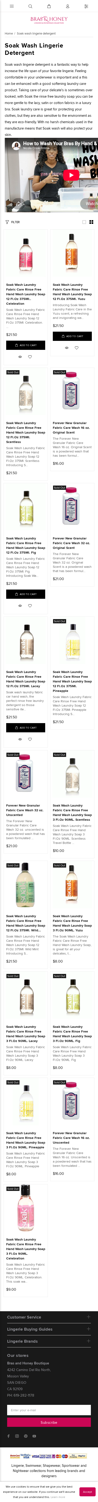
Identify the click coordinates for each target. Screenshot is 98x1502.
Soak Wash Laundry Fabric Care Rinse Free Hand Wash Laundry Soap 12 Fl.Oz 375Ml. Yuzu (72, 291)
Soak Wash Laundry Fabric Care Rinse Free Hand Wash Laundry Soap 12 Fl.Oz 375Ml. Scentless (25, 432)
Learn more (58, 1497)
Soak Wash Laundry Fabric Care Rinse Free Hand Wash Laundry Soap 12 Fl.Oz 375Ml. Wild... (25, 923)
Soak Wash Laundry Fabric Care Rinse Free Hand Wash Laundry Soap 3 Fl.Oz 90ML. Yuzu (72, 923)
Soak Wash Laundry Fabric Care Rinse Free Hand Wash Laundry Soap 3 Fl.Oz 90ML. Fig (72, 1033)
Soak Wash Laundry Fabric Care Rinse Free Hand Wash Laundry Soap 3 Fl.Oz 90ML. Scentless (72, 812)
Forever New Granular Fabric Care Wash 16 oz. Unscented (71, 1138)
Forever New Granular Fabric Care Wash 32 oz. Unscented (25, 810)
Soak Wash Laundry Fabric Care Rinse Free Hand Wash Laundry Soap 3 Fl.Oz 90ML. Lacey (25, 1033)
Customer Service (24, 1317)
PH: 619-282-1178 (20, 1395)
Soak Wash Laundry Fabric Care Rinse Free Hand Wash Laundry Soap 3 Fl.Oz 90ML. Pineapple (25, 1140)
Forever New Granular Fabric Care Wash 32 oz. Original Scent (71, 543)
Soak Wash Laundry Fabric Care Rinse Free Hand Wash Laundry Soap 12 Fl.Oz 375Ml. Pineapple (72, 681)
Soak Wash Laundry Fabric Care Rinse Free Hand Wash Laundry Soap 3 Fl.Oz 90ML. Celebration (25, 1249)
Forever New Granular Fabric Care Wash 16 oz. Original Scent (71, 428)
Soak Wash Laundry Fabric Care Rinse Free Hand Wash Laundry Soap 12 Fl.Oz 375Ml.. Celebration (25, 294)
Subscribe (49, 1422)
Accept (87, 1492)
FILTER (15, 222)
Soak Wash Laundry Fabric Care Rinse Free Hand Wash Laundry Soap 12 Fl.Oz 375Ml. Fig (25, 545)
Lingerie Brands (22, 1341)
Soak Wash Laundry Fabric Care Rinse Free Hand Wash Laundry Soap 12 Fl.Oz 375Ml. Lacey (25, 678)
